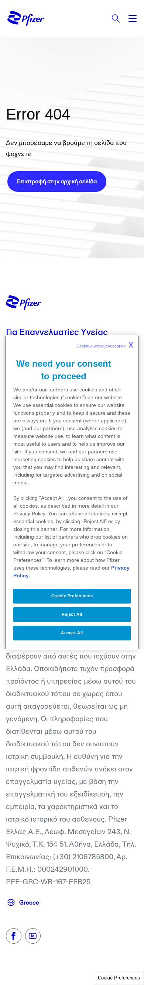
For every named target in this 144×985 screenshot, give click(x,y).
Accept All (72, 632)
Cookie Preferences (119, 978)
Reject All (72, 614)
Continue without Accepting (104, 345)
